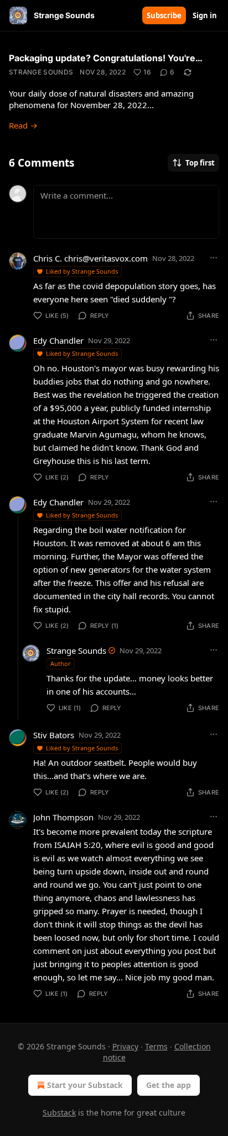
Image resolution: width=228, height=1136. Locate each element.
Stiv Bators (53, 734)
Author (60, 663)
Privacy (125, 1046)
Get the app (168, 1085)
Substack (59, 1112)
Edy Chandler (58, 340)
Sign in (205, 15)
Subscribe (164, 15)
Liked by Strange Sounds (82, 271)
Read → (23, 125)
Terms (156, 1046)
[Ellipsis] (213, 257)
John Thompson (63, 817)
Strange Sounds (41, 72)
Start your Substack (85, 1085)
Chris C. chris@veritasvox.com (90, 258)
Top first (200, 163)
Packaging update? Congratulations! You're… (106, 57)
